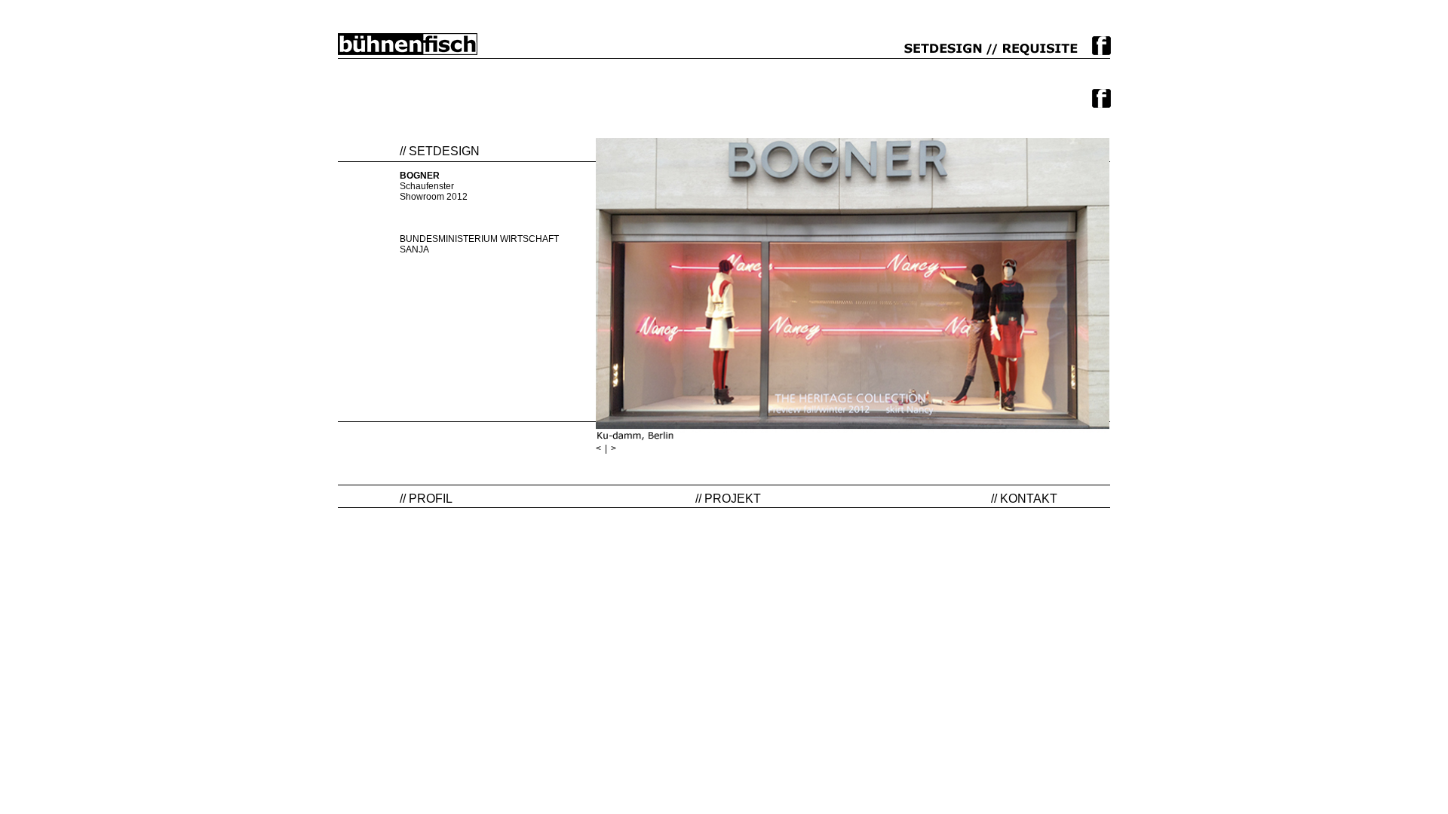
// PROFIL (426, 498)
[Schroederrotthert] (407, 44)
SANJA (414, 249)
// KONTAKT (1024, 498)
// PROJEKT (728, 498)
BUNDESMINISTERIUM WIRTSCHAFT (479, 239)
